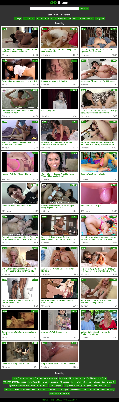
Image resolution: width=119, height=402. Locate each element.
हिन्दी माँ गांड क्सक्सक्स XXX (19, 386)
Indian (75, 18)
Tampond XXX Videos (59, 382)
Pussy (53, 18)
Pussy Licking (43, 18)
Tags (52, 400)
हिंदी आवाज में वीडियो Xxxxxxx (14, 382)
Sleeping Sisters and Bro (105, 382)
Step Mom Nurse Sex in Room (77, 386)
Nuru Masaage (56, 386)
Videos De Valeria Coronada (17, 389)
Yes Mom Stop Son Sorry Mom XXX (41, 378)
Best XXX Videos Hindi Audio (72, 378)
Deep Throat (29, 18)
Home (45, 400)
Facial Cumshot (87, 18)
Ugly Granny (18, 378)
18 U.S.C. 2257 (70, 400)
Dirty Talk (100, 18)
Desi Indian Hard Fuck (96, 378)
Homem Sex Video (39, 386)
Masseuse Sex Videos (59, 393)
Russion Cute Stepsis (59, 389)
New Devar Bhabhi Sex (38, 382)
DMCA (59, 400)
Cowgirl (18, 18)
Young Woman (64, 18)
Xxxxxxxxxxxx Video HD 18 (83, 389)
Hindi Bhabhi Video (101, 386)
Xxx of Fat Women (40, 389)
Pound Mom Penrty (105, 389)
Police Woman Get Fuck (81, 382)
